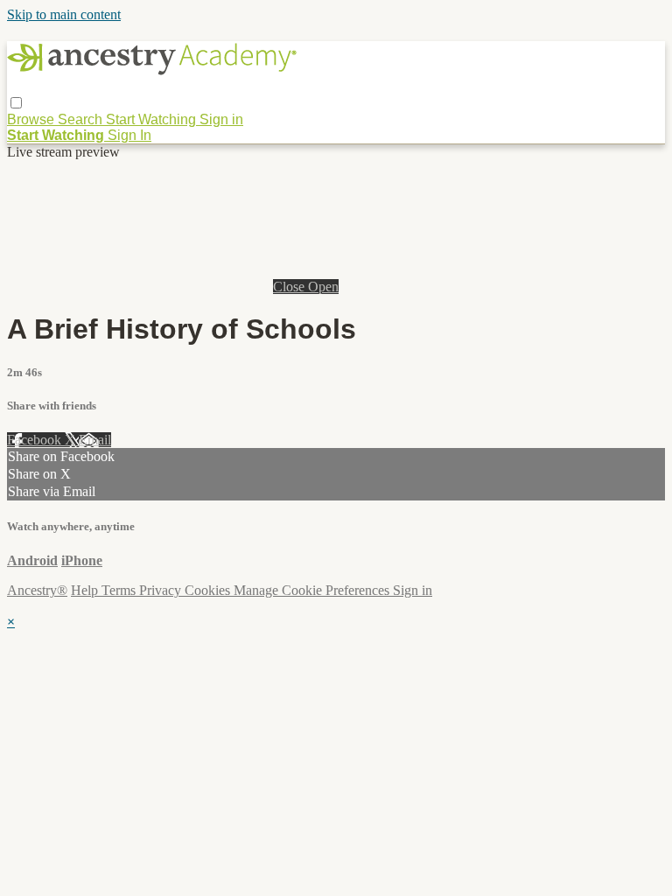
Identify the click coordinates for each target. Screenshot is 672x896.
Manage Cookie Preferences (313, 590)
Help (86, 590)
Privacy (162, 590)
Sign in (221, 119)
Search (82, 119)
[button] (16, 102)
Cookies (209, 590)
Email (95, 439)
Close (290, 286)
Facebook (36, 439)
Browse (32, 119)
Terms (120, 590)
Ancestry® (37, 590)
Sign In (129, 135)
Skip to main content (64, 14)
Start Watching (153, 119)
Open (323, 286)
